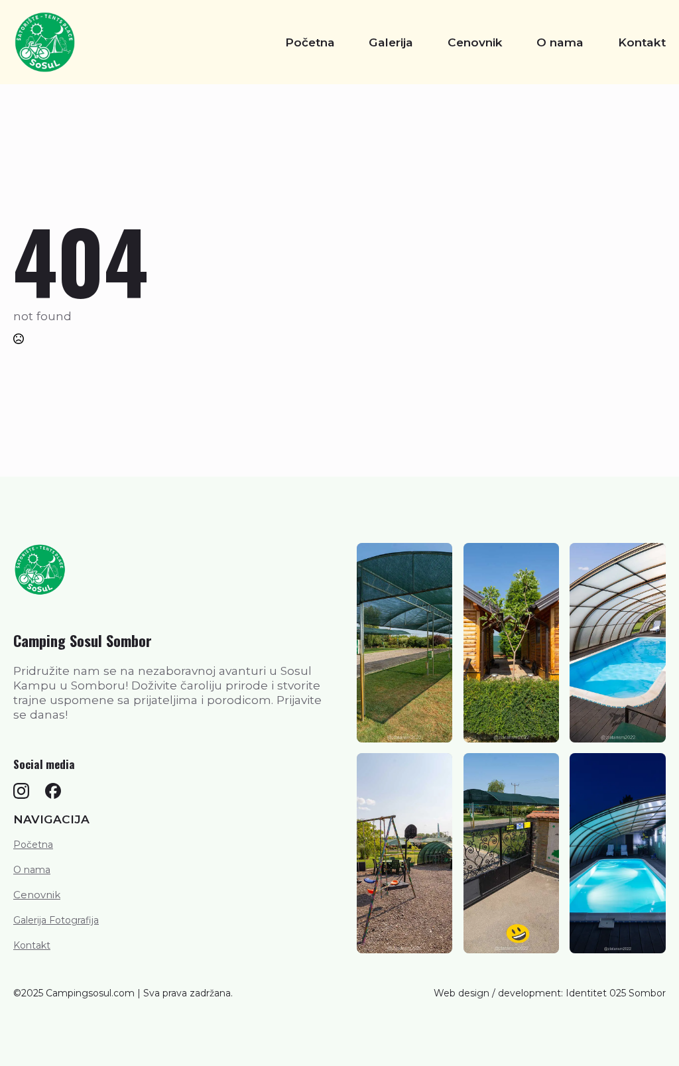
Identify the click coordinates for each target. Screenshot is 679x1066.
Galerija (391, 42)
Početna (310, 42)
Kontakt (642, 42)
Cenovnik (475, 42)
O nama (560, 42)
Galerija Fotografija (56, 920)
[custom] (21, 791)
